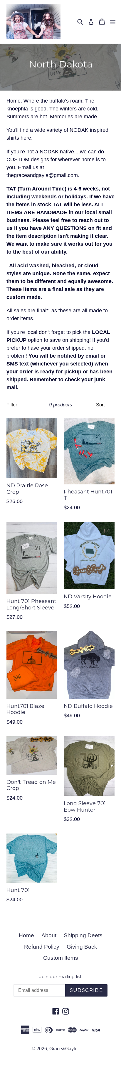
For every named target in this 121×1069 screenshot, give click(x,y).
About (48, 935)
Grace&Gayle (63, 1048)
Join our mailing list (60, 976)
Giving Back (82, 947)
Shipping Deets (83, 935)
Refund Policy (41, 947)
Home (26, 935)
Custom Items (60, 958)
